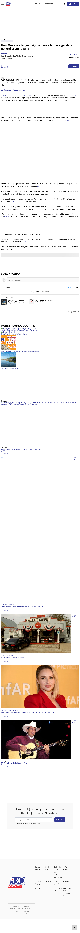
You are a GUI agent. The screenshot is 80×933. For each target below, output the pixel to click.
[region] (40, 293)
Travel (3, 655)
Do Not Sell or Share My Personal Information (58, 872)
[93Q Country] (17, 887)
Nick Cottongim (13, 710)
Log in (71, 273)
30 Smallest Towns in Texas (13, 657)
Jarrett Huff (12, 604)
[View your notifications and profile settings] (65, 4)
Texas (3, 761)
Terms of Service (38, 883)
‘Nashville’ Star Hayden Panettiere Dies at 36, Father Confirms (28, 712)
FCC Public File (58, 889)
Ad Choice (65, 868)
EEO (46, 888)
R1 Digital (38, 888)
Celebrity (4, 604)
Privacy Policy (37, 868)
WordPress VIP (27, 909)
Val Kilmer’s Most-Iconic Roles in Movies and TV (22, 606)
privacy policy (36, 823)
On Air (37, 4)
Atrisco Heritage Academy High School (16, 95)
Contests (49, 4)
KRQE (74, 95)
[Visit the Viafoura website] (75, 312)
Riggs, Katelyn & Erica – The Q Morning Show (21, 449)
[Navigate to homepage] (11, 4)
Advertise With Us (57, 883)
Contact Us (48, 881)
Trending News (7, 41)
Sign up (76, 273)
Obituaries (4, 710)
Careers (66, 881)
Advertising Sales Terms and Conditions (67, 892)
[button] (40, 39)
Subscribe (59, 820)
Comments (4, 67)
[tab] (6, 287)
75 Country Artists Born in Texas (15, 763)
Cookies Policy (47, 868)
